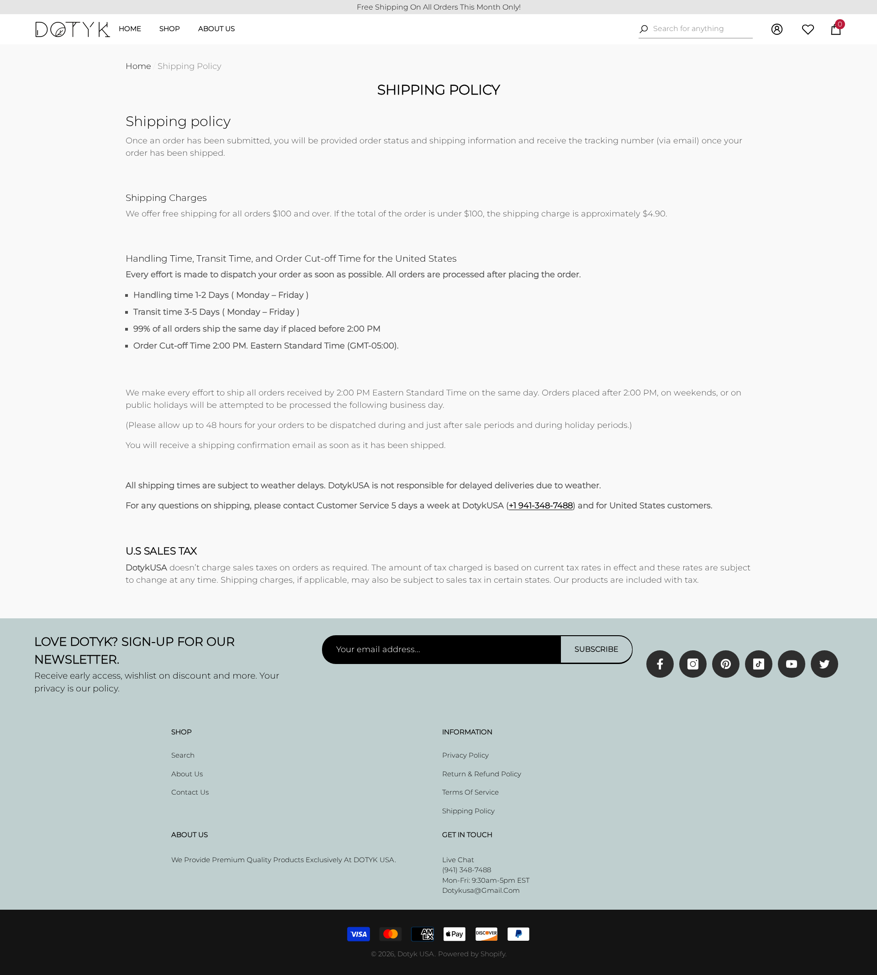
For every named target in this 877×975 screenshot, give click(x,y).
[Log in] (777, 29)
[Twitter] (824, 664)
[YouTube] (791, 664)
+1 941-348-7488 (541, 506)
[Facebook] (660, 664)
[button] (836, 29)
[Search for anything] (696, 29)
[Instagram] (693, 664)
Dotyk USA (415, 953)
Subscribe (596, 649)
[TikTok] (758, 664)
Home (138, 66)
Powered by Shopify (471, 953)
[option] (438, 7)
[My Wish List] (808, 29)
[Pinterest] (726, 664)
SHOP (169, 28)
